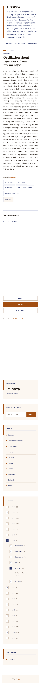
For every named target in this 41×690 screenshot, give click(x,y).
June (16, 563)
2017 (13, 599)
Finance (11, 452)
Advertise (32, 43)
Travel (10, 486)
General (8, 199)
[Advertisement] (20, 351)
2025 (13, 512)
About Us (8, 43)
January (18, 582)
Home (20, 304)
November (19, 551)
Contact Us (20, 43)
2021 (13, 535)
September (19, 557)
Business (11, 435)
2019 (13, 588)
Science (11, 469)
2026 (13, 507)
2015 (13, 610)
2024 (13, 518)
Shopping (11, 474)
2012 (13, 627)
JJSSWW (14, 7)
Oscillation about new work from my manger (25, 574)
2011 (13, 633)
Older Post (20, 310)
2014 (13, 616)
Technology (12, 480)
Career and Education (16, 441)
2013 (13, 621)
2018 (13, 593)
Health (10, 463)
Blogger (18, 679)
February (18, 568)
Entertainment (13, 446)
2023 (13, 524)
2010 (13, 638)
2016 (13, 604)
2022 (13, 529)
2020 (13, 541)
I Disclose (11, 659)
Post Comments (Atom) (21, 319)
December (19, 546)
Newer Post (21, 298)
